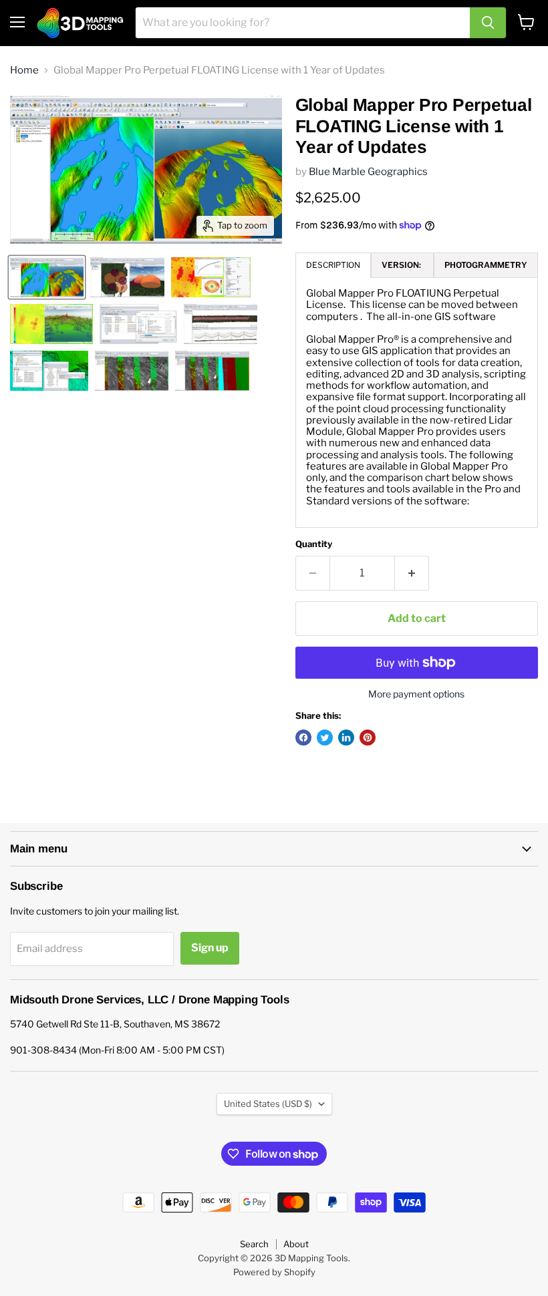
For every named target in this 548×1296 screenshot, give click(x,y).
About (296, 1244)
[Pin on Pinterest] (368, 738)
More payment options (416, 694)
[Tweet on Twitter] (325, 738)
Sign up (210, 947)
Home (24, 70)
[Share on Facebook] (303, 738)
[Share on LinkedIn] (346, 738)
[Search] (488, 22)
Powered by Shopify (274, 1272)
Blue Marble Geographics (368, 172)
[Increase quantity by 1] (412, 573)
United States (268, 1103)
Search (254, 1244)
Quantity (313, 544)
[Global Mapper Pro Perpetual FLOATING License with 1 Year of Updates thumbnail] (47, 277)
